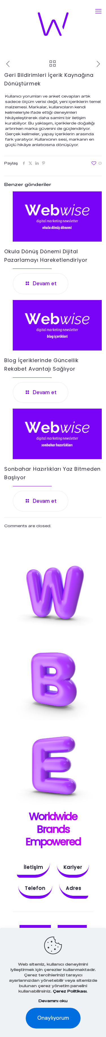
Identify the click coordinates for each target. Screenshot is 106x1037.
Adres (73, 888)
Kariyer (73, 867)
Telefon (35, 888)
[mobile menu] (98, 11)
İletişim (33, 867)
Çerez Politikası (69, 991)
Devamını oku (53, 1000)
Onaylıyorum (53, 1017)
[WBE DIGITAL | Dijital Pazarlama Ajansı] (53, 24)
